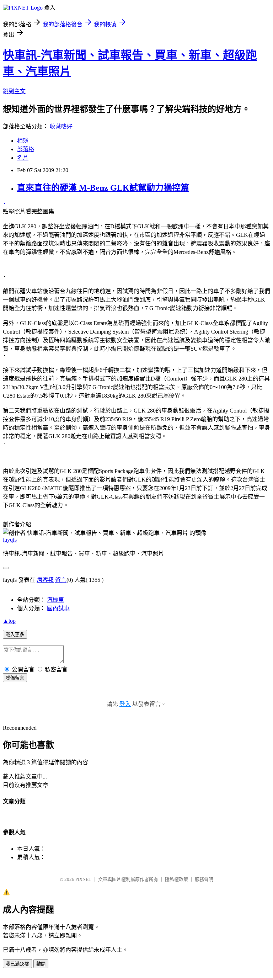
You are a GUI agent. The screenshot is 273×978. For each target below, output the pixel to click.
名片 (22, 158)
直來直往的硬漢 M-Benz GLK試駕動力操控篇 (103, 187)
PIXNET (83, 879)
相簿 (22, 141)
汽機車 (55, 600)
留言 (60, 580)
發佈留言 (15, 678)
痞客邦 (45, 580)
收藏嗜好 (61, 126)
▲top (9, 621)
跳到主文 (14, 91)
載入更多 (15, 634)
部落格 (25, 149)
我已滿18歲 (17, 964)
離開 (41, 964)
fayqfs (10, 540)
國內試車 (58, 608)
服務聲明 (204, 879)
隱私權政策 (176, 879)
